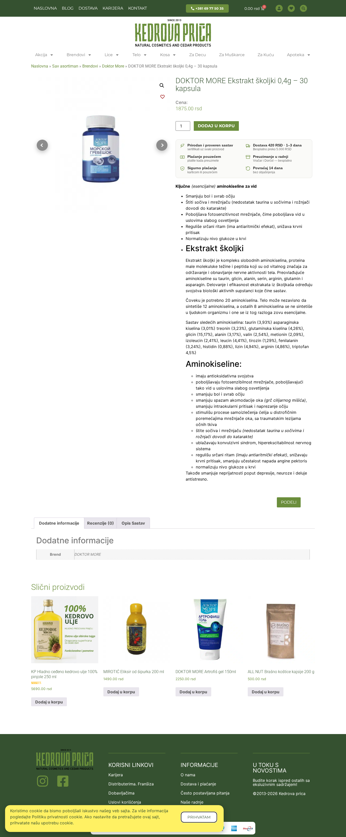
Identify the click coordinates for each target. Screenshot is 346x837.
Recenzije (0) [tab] (100, 523)
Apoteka (295, 54)
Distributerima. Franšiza (131, 783)
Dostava (88, 8)
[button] (161, 85)
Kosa (165, 54)
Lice (109, 54)
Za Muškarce (232, 54)
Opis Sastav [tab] (133, 523)
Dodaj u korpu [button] (49, 701)
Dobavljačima (121, 793)
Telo (136, 54)
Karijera (113, 8)
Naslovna (45, 8)
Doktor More (113, 66)
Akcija (41, 54)
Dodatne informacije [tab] (59, 523)
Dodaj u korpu (216, 125)
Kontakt (137, 8)
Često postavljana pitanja (205, 793)
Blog (67, 8)
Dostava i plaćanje (198, 783)
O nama (188, 774)
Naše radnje (192, 802)
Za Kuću (266, 54)
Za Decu (197, 54)
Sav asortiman (65, 66)
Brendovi (76, 54)
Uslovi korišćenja (124, 802)
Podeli (289, 502)
